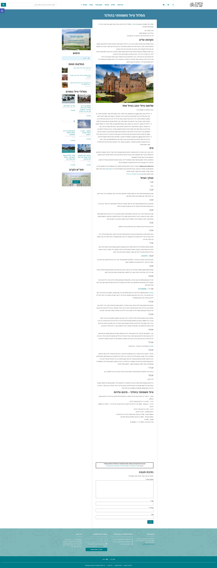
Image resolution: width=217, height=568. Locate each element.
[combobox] (31, 5)
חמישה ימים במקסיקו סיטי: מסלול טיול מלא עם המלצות (84, 157)
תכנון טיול (98, 5)
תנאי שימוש (118, 565)
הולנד (133, 24)
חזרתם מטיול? (76, 36)
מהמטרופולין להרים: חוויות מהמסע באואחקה (69, 132)
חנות (91, 5)
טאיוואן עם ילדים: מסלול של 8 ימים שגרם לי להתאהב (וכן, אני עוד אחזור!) (85, 108)
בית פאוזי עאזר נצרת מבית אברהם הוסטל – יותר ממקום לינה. (80, 83)
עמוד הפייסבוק (135, 466)
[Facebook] (168, 5)
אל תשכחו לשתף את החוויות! (76, 40)
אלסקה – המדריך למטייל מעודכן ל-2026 (85, 132)
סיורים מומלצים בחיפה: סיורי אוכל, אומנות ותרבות (80, 76)
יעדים (113, 5)
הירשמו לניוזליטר (125, 466)
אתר (152, 514)
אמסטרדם (142, 288)
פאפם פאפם (108, 169)
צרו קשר (110, 565)
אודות (85, 5)
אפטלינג (151, 346)
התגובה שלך (149, 479)
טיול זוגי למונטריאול (69, 106)
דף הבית (120, 5)
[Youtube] (164, 5)
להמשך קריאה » (88, 69)
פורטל (107, 5)
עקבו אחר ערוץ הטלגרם (112, 466)
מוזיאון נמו (150, 293)
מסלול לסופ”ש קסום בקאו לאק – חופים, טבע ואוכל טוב (69, 157)
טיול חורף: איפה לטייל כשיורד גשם (82, 68)
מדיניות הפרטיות (100, 546)
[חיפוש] (3, 5)
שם (151, 501)
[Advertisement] (124, 443)
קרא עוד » (88, 116)
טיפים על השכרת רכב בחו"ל (134, 174)
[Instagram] (173, 5)
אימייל (151, 507)
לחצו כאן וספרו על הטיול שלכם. (76, 42)
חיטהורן (144, 255)
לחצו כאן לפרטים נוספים (148, 544)
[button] (2, 10)
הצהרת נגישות (128, 565)
